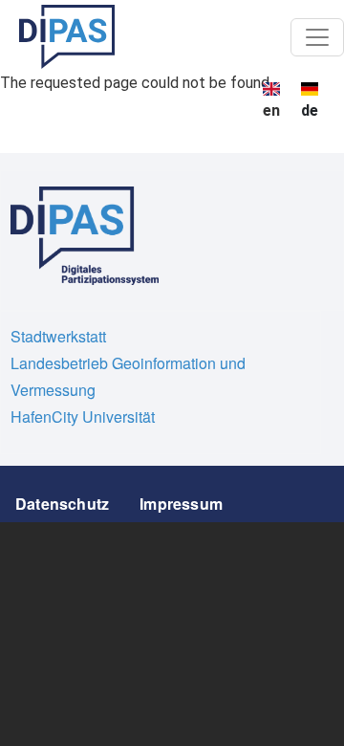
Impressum (181, 504)
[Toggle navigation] (317, 37)
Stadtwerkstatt (58, 336)
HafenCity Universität (83, 417)
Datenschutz (62, 504)
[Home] (67, 37)
